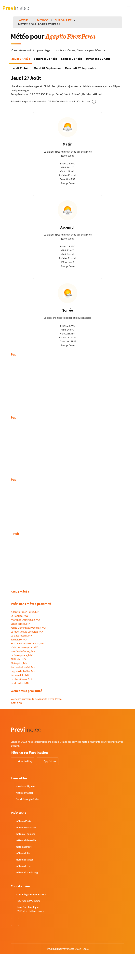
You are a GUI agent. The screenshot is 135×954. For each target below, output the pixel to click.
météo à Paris (23, 820)
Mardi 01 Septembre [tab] (47, 68)
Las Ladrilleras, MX (21, 678)
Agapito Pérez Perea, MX (25, 611)
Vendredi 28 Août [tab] (45, 59)
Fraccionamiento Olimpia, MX (28, 643)
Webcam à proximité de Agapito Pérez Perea (36, 698)
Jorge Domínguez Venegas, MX (28, 627)
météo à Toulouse (25, 833)
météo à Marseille (26, 840)
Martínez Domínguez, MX (25, 619)
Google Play (25, 761)
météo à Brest (23, 846)
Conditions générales (27, 799)
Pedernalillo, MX (20, 674)
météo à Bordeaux (26, 827)
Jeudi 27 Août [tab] (21, 59)
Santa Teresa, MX (20, 623)
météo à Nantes (24, 859)
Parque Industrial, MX (23, 667)
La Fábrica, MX (19, 615)
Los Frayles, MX (20, 682)
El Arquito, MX (19, 663)
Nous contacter (24, 792)
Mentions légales (25, 786)
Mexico (42, 20)
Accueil (25, 20)
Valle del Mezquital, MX (24, 647)
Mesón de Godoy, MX (23, 651)
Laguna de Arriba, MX (23, 671)
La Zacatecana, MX (21, 635)
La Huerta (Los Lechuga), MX (27, 631)
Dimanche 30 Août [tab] (98, 59)
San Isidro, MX (19, 639)
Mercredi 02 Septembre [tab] (80, 68)
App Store (50, 761)
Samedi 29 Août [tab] (71, 59)
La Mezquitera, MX (21, 655)
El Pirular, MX (18, 659)
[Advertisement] (67, 383)
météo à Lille (23, 853)
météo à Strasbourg (27, 872)
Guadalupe (63, 20)
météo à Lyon (23, 865)
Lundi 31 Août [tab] (21, 68)
